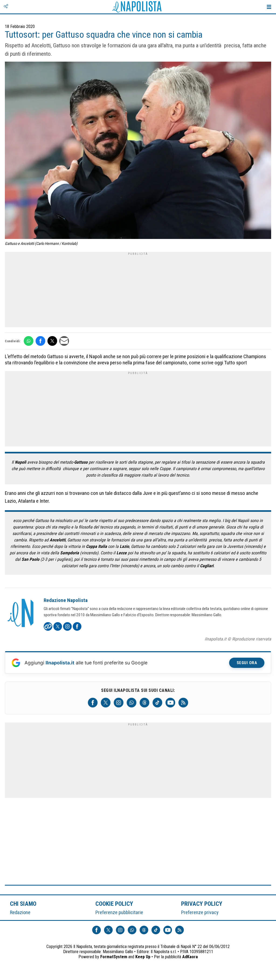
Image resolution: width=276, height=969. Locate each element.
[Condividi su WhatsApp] (28, 341)
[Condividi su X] (52, 341)
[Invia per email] (64, 341)
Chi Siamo (23, 903)
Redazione (20, 912)
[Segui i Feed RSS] (183, 702)
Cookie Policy (114, 903)
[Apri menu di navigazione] (269, 6)
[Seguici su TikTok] (157, 702)
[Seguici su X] (106, 702)
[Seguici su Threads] (144, 702)
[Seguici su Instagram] (118, 702)
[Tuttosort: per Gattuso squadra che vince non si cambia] (138, 151)
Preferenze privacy (200, 912)
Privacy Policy (202, 903)
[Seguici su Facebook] (93, 702)
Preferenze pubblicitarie (119, 912)
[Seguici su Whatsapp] (131, 702)
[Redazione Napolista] (21, 613)
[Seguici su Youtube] (170, 702)
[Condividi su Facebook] (40, 341)
